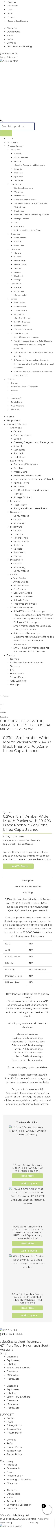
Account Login (15, 1475)
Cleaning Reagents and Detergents (29, 165)
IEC (12, 394)
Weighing (18, 192)
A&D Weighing (17, 406)
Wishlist (3, 712)
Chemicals (15, 150)
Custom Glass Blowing (18, 21)
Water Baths (19, 195)
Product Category (16, 146)
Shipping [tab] (27, 892)
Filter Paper (19, 226)
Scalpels (17, 268)
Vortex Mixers (20, 207)
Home (10, 138)
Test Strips (18, 180)
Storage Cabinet (21, 218)
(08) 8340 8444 (11, 1334)
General (17, 153)
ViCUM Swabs (20, 310)
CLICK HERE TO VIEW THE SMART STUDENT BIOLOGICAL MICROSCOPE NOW (25, 725)
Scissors (17, 272)
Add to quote (20, 866)
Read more (27, 1175)
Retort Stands (20, 264)
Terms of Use (14, 1429)
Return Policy (14, 1432)
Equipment (16, 184)
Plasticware (16, 283)
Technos (14, 390)
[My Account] (1, 691)
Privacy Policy (14, 1425)
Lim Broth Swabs (22, 322)
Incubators (19, 211)
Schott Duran (17, 402)
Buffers (17, 161)
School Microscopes (19, 333)
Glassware (15, 234)
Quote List (4, 717)
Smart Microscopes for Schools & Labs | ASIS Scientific (33, 354)
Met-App (15, 409)
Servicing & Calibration (19, 1479)
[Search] (6, 133)
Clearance (12, 1483)
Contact (11, 17)
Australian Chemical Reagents (24, 387)
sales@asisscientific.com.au (20, 1341)
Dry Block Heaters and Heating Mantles (31, 215)
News (10, 9)
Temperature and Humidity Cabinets (30, 203)
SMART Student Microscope (26, 337)
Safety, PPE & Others (18, 1367)
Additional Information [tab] (28, 886)
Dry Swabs (19, 314)
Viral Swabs (19, 302)
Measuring (19, 245)
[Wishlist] (0, 708)
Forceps (17, 257)
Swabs (14, 299)
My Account (4, 696)
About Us (12, 28)
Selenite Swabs (20, 325)
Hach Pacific (16, 398)
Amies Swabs (20, 306)
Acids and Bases (21, 157)
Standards (18, 173)
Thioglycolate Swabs (23, 329)
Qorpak (14, 383)
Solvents (18, 169)
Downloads (13, 6)
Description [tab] (27, 880)
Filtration (15, 222)
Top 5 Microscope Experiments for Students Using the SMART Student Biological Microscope (32, 345)
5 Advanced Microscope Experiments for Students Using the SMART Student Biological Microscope (33, 364)
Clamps (17, 280)
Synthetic (18, 176)
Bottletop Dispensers (23, 188)
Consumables (20, 238)
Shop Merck (13, 142)
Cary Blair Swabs (21, 318)
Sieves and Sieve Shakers (25, 199)
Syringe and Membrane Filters (27, 230)
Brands (11, 379)
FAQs (10, 13)
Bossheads (18, 276)
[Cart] (1, 699)
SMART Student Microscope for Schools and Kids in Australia (32, 373)
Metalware (15, 249)
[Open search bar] (1, 120)
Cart (1, 704)
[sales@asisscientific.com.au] (1, 1337)
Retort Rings (20, 260)
